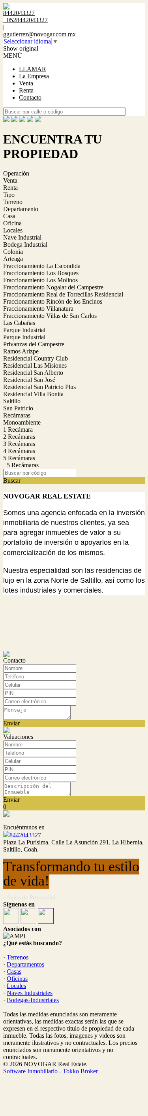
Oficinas (17, 978)
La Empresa (34, 76)
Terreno (12, 201)
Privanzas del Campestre (33, 344)
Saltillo (12, 401)
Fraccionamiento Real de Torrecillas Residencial (63, 294)
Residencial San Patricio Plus (39, 386)
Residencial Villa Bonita (33, 394)
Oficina (12, 223)
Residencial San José (29, 379)
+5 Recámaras (21, 465)
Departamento (20, 209)
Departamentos (25, 964)
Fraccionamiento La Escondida (42, 265)
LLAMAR (32, 69)
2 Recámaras (19, 436)
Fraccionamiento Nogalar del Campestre (53, 287)
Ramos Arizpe (21, 351)
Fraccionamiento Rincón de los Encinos (52, 301)
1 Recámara (18, 429)
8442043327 (25, 835)
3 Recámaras (19, 443)
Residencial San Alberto (33, 372)
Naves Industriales (29, 992)
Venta (26, 83)
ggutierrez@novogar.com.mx (39, 34)
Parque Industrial (24, 330)
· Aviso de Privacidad (29, 897)
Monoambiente (22, 422)
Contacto (30, 97)
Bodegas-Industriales (33, 1000)
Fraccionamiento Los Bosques (41, 273)
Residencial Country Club (35, 358)
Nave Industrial (22, 237)
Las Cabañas (19, 322)
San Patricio (18, 408)
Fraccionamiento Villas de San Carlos (50, 315)
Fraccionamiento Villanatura (38, 308)
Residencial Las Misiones (35, 365)
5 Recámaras (19, 458)
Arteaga (13, 258)
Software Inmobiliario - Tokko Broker (50, 1071)
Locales (12, 230)
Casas (14, 971)
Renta (26, 90)
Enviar (11, 723)
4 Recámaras (19, 451)
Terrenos (17, 957)
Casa (9, 216)
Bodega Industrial (25, 244)
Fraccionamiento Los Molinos (40, 280)
